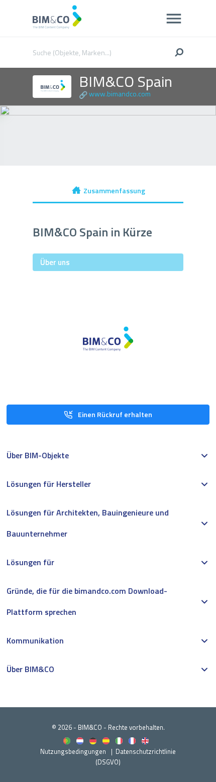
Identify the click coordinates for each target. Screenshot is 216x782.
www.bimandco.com (120, 93)
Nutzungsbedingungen (73, 751)
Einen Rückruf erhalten (115, 414)
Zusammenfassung (114, 190)
